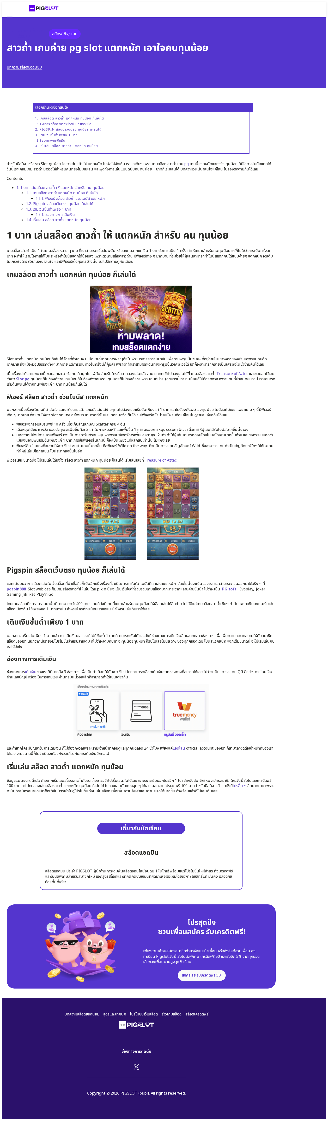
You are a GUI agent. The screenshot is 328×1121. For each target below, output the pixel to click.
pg (186, 164)
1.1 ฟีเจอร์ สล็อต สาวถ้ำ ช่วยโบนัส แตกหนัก (64, 124)
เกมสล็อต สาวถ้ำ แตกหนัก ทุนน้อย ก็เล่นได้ (62, 193)
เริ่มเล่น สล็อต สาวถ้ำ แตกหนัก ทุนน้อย (58, 220)
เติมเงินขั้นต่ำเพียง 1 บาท (48, 209)
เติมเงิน (30, 672)
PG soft (229, 589)
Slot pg (23, 379)
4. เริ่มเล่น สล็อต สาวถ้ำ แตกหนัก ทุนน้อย (66, 146)
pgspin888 (16, 589)
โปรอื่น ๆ (239, 786)
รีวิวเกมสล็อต (172, 1014)
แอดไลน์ (179, 748)
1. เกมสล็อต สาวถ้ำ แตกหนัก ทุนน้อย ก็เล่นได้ (69, 118)
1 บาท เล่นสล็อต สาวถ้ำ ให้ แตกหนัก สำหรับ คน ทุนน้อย (60, 188)
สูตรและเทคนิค (114, 1014)
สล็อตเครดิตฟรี (196, 1014)
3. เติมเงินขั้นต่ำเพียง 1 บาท (56, 135)
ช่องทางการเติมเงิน (55, 215)
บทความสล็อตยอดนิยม (24, 67)
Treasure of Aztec (232, 374)
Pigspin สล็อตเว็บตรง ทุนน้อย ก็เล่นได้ (59, 204)
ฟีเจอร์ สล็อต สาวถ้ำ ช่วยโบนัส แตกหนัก (70, 198)
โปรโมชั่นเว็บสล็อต (144, 1014)
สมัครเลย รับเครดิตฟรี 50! (202, 975)
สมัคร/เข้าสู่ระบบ (64, 34)
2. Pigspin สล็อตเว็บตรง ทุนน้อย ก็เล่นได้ (68, 129)
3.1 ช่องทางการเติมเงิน (51, 140)
